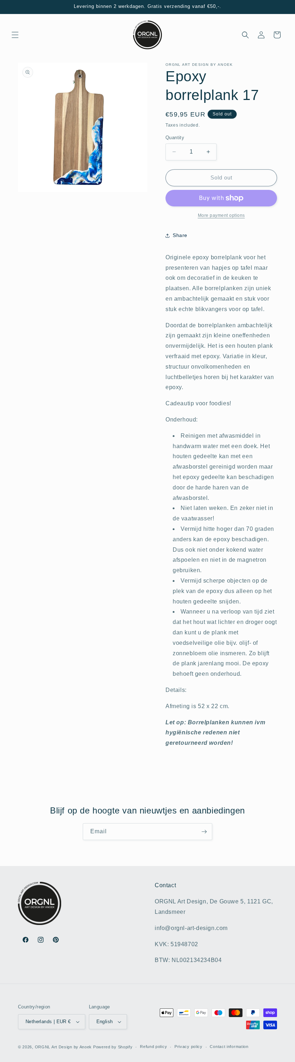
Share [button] (180, 235)
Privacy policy (188, 1046)
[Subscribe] (204, 831)
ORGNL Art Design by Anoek (63, 1047)
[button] (15, 35)
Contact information (229, 1046)
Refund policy (153, 1046)
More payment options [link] (221, 215)
